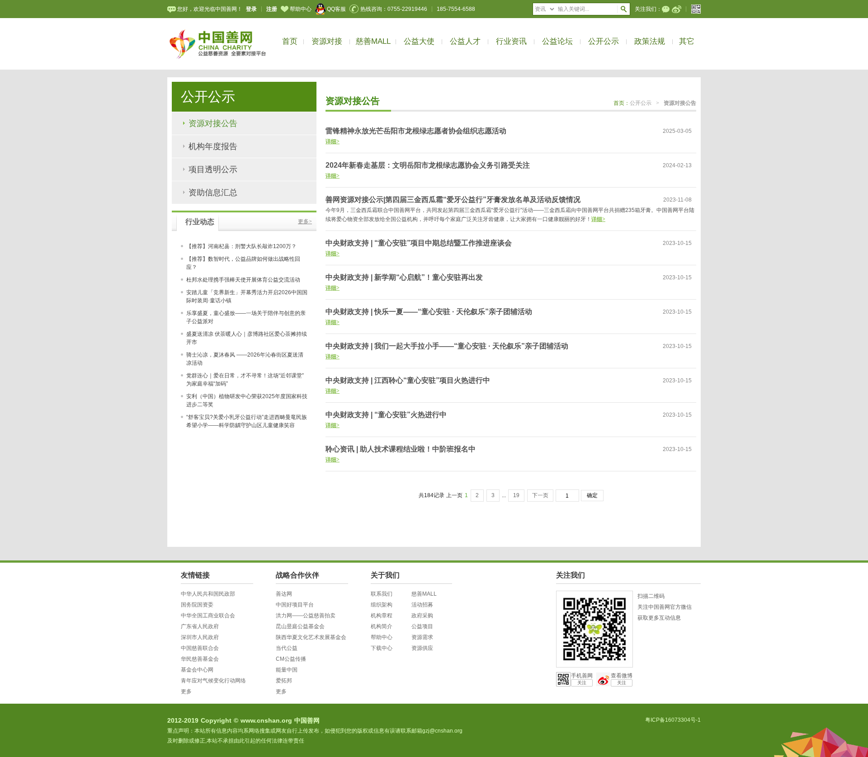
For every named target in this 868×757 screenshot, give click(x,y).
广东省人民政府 (200, 626)
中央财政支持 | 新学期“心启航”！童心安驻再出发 (404, 277)
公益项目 (422, 626)
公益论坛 (557, 41)
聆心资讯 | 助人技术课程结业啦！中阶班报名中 (401, 449)
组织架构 (381, 605)
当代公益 (286, 648)
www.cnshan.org (266, 720)
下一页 (540, 495)
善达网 (284, 594)
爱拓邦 (284, 680)
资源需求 (422, 637)
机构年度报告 (213, 146)
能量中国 (286, 670)
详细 (333, 141)
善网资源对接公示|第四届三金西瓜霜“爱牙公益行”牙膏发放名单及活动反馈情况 (453, 199)
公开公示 (603, 41)
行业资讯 (511, 41)
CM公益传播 (291, 659)
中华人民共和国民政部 (208, 594)
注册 (271, 9)
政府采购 (422, 615)
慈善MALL (373, 41)
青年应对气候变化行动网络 (213, 680)
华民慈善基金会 (200, 659)
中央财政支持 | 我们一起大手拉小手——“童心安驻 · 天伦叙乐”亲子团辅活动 (447, 346)
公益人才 (465, 41)
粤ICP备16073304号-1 (673, 720)
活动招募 (422, 605)
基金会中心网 (197, 670)
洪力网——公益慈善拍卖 (305, 615)
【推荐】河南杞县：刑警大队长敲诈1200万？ (241, 246)
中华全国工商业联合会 (208, 615)
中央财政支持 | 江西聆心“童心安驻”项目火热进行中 (408, 380)
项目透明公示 (213, 169)
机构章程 (381, 615)
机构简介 (381, 626)
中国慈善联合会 (200, 648)
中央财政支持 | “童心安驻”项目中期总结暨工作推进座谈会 (419, 243)
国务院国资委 (197, 605)
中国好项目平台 (295, 605)
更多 (305, 221)
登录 (251, 9)
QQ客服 (336, 9)
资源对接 (326, 41)
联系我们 (381, 594)
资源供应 (422, 648)
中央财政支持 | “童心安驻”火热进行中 (386, 414)
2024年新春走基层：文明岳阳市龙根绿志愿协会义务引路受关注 (428, 165)
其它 (686, 41)
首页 (289, 41)
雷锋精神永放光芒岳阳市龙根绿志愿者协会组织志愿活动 (416, 131)
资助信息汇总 (213, 192)
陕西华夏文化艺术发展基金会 (311, 637)
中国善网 (307, 720)
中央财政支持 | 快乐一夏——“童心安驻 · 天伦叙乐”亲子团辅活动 (429, 311)
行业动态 (199, 222)
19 (516, 495)
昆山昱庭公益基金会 (300, 626)
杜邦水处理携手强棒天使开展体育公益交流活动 (243, 280)
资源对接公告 (213, 123)
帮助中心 (300, 9)
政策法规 (649, 41)
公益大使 (419, 41)
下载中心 (381, 648)
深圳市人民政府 (200, 637)
